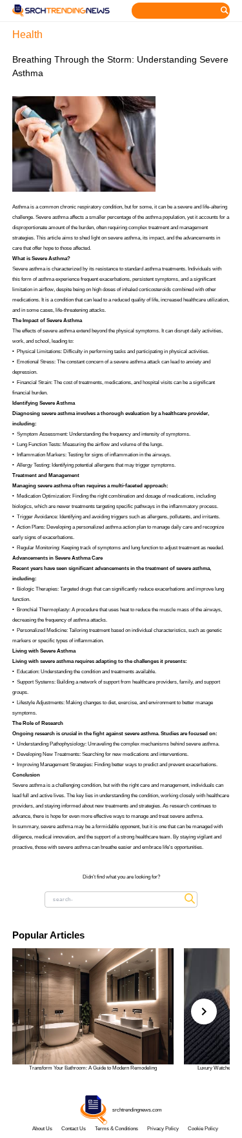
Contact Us (73, 1129)
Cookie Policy (203, 1129)
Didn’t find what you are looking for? (121, 877)
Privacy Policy (163, 1129)
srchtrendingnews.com (137, 1110)
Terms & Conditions (116, 1129)
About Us (42, 1129)
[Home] (61, 11)
